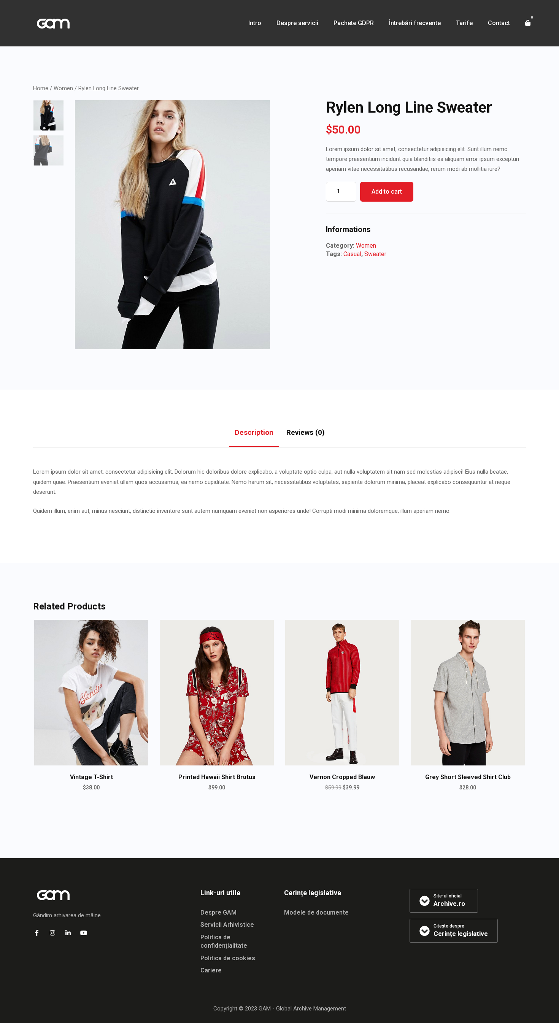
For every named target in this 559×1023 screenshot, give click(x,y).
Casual (352, 254)
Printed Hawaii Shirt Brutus (217, 777)
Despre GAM (218, 912)
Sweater (375, 254)
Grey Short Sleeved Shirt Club (468, 777)
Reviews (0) (305, 432)
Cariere (211, 970)
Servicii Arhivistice (227, 924)
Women (63, 88)
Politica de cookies (227, 958)
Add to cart (387, 191)
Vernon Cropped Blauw (342, 777)
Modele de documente (316, 912)
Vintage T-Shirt (91, 777)
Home (40, 88)
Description (254, 432)
